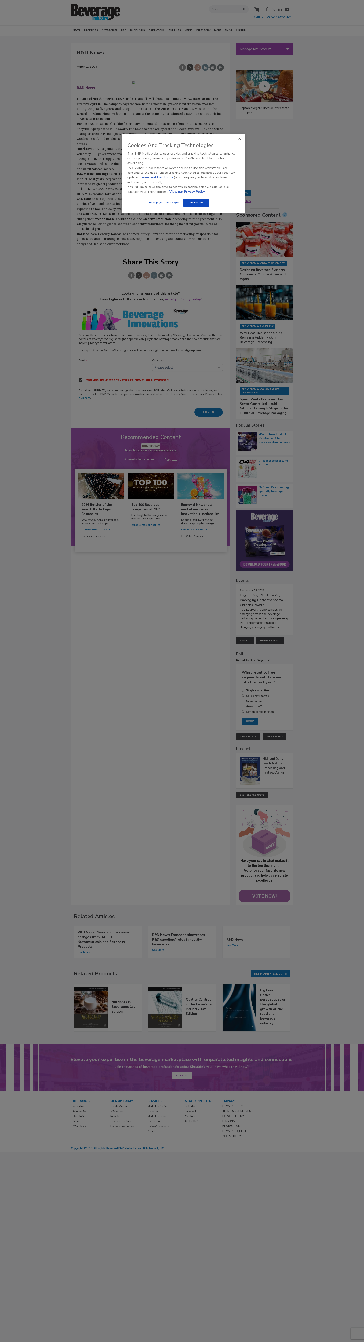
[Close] (239, 139)
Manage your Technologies (164, 202)
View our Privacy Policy (187, 192)
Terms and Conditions (156, 177)
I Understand (196, 202)
